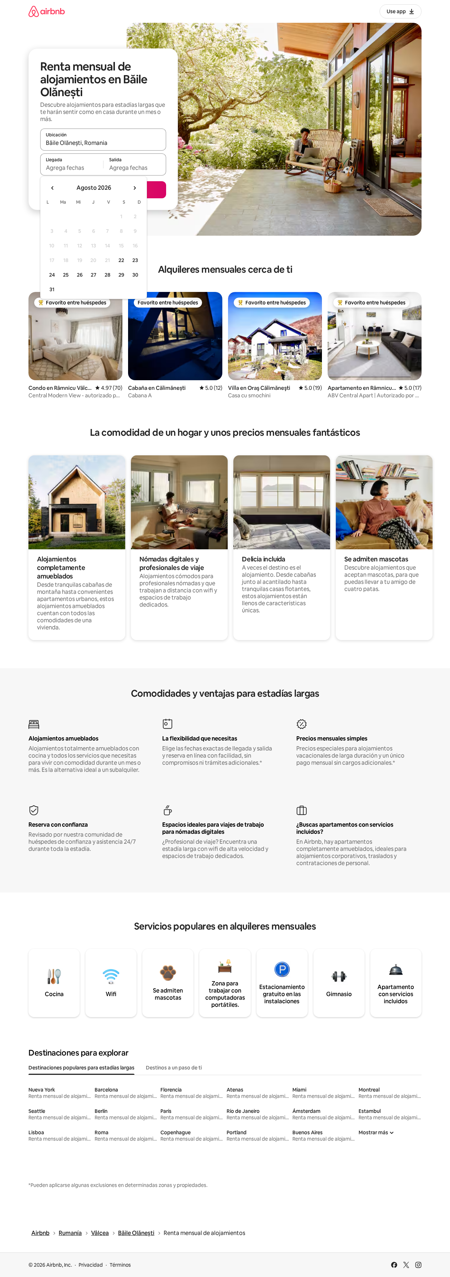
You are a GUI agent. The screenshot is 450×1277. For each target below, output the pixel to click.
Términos (120, 1265)
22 (121, 260)
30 (135, 275)
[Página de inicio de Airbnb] (46, 11)
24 (52, 275)
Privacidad (91, 1265)
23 (135, 260)
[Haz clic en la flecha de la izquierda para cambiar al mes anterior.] (53, 188)
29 (121, 275)
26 (80, 275)
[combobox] (103, 142)
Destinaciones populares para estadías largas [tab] (81, 1067)
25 (66, 275)
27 (93, 275)
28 (107, 275)
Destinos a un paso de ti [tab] (174, 1067)
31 (51, 289)
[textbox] (71, 167)
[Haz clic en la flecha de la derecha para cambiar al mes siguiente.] (134, 188)
